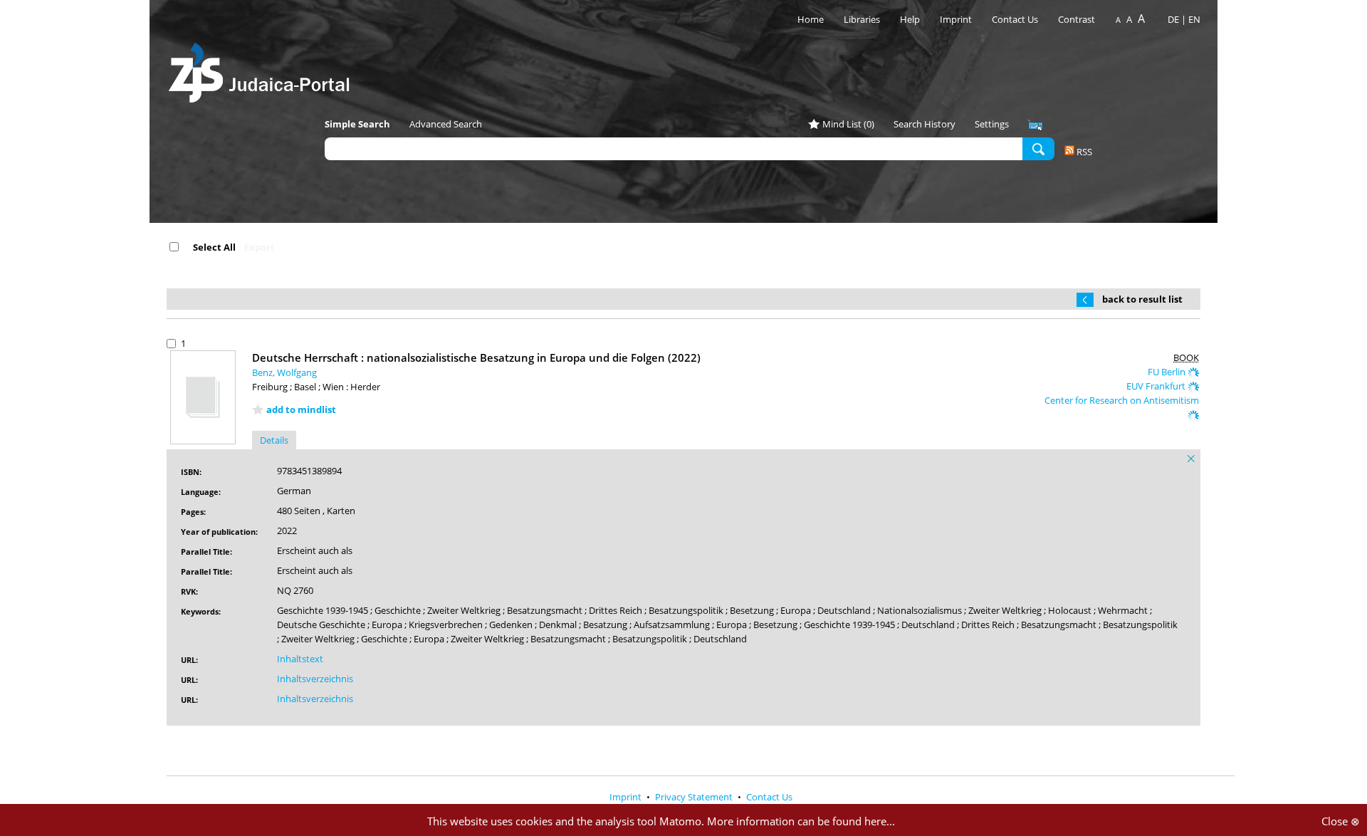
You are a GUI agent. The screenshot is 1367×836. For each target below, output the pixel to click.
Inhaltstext (300, 658)
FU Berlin (1168, 371)
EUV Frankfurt (1157, 386)
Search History (924, 123)
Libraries (862, 19)
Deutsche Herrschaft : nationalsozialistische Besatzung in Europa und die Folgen (476, 357)
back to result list (1142, 299)
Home (810, 19)
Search (1038, 148)
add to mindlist (301, 409)
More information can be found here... (801, 821)
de (1173, 19)
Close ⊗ (1340, 821)
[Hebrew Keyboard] (1035, 125)
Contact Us (1016, 19)
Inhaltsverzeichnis (315, 678)
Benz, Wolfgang (284, 372)
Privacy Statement (695, 796)
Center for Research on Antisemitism (1121, 400)
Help (910, 19)
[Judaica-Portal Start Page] (263, 68)
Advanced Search (445, 123)
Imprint (956, 19)
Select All (214, 247)
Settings (992, 123)
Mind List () (848, 123)
